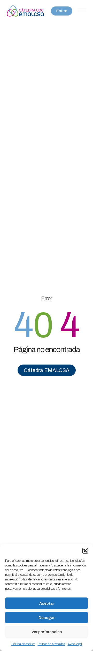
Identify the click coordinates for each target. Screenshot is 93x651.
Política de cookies (23, 644)
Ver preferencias (47, 632)
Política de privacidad (51, 644)
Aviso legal (75, 644)
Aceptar (46, 603)
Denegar (46, 618)
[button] (85, 550)
